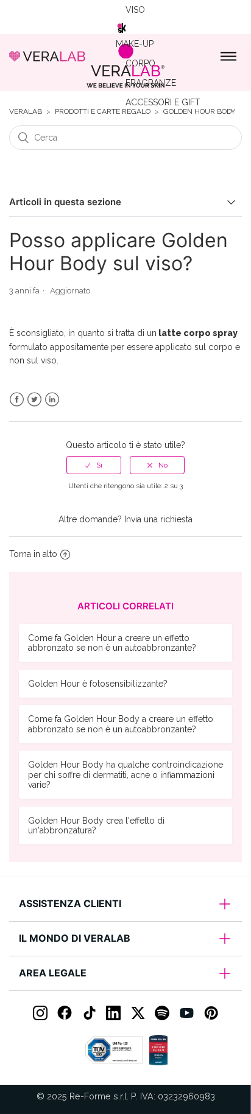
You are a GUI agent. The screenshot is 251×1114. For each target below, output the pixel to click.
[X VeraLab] (137, 1013)
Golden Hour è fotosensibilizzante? (98, 683)
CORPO (140, 63)
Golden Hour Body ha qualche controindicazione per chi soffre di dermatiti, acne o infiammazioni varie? (125, 774)
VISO (135, 10)
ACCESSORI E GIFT (162, 102)
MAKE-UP (135, 44)
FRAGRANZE (150, 83)
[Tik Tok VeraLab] (89, 1013)
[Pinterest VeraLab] (211, 1013)
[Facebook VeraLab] (64, 1013)
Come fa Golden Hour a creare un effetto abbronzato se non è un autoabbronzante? (112, 643)
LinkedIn (52, 399)
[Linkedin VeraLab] (113, 1013)
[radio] (93, 465)
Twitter (34, 399)
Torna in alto (33, 554)
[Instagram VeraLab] (40, 1013)
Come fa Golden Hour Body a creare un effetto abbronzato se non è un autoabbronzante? (120, 724)
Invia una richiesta (158, 519)
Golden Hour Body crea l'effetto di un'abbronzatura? (96, 825)
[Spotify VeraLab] (162, 1013)
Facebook (16, 399)
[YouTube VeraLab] (186, 1013)
